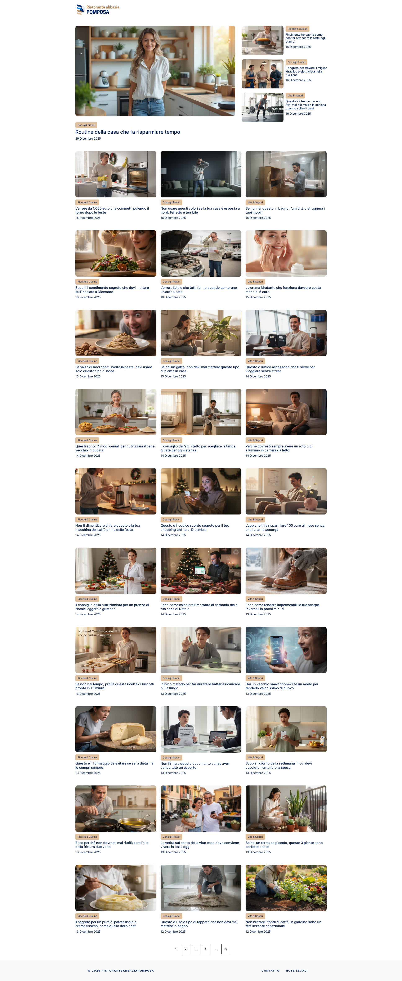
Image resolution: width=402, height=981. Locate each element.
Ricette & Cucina (297, 28)
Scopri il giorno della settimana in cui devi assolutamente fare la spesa (279, 765)
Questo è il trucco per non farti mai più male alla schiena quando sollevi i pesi (306, 104)
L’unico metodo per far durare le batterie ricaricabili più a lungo (201, 686)
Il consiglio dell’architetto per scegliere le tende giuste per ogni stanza (198, 448)
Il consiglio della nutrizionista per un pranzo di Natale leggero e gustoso (112, 607)
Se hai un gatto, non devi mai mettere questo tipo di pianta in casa (200, 369)
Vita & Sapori (295, 95)
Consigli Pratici (86, 125)
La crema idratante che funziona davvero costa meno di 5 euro (283, 289)
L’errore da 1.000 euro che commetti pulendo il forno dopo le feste (112, 210)
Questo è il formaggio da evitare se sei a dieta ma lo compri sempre (114, 765)
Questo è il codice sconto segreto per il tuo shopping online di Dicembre (195, 527)
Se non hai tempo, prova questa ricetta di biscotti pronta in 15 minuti (114, 686)
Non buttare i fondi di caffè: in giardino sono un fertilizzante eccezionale (283, 924)
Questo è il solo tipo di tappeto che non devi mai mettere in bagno (199, 924)
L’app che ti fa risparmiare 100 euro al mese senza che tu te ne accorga (285, 527)
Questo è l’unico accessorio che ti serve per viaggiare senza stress (280, 369)
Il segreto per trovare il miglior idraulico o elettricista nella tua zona (306, 71)
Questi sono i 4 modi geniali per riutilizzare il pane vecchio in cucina (115, 448)
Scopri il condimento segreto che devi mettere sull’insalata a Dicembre (112, 289)
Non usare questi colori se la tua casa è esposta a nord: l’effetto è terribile (200, 210)
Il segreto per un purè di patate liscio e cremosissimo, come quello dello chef (105, 924)
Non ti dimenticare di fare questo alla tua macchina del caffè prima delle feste (107, 527)
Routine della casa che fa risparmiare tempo (127, 132)
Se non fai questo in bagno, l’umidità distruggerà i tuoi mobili (285, 210)
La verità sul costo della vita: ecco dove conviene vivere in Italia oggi (200, 845)
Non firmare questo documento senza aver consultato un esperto (195, 765)
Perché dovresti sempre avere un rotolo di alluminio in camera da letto (279, 448)
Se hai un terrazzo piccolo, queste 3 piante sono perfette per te (284, 845)
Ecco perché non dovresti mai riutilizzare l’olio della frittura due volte (111, 845)
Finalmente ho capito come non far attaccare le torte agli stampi (305, 38)
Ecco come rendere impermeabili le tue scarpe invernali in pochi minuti (282, 607)
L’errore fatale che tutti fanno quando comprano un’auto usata (199, 289)
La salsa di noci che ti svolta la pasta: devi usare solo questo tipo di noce (113, 369)
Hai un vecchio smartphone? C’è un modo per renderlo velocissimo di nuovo (282, 686)
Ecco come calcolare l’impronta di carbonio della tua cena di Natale (199, 607)
